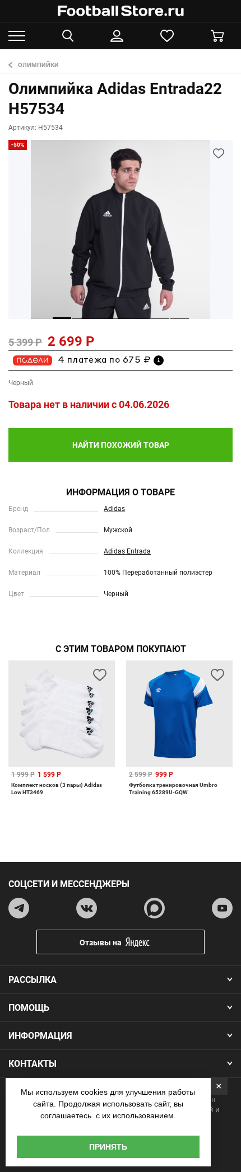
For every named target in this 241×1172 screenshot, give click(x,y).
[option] (120, 229)
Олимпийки (38, 65)
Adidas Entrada (127, 551)
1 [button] (62, 318)
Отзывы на (101, 942)
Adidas (114, 509)
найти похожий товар (120, 444)
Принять (108, 1146)
